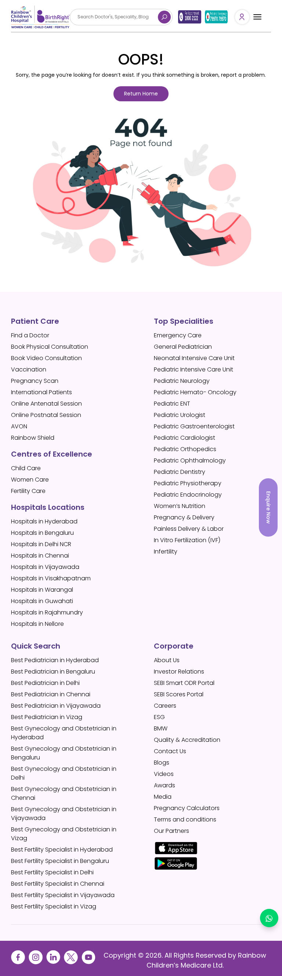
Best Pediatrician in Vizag (46, 717)
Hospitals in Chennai (40, 555)
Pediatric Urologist (179, 415)
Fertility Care (28, 491)
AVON (19, 426)
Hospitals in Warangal (42, 589)
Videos (164, 774)
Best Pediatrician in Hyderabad (55, 660)
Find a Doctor (30, 335)
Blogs (161, 762)
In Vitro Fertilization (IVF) (187, 540)
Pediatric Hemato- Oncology (195, 392)
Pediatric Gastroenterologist (194, 426)
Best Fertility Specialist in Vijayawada (63, 895)
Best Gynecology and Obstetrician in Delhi (63, 773)
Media (162, 796)
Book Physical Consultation (49, 346)
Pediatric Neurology (182, 381)
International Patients (41, 392)
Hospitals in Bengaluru (42, 533)
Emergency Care (178, 335)
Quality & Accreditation (187, 740)
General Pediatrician (183, 346)
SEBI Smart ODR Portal (184, 683)
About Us (167, 660)
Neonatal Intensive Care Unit (194, 358)
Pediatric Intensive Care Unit (193, 369)
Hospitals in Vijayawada (45, 567)
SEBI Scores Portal (178, 694)
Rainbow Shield (32, 437)
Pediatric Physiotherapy (187, 483)
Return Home (141, 93)
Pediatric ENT (172, 403)
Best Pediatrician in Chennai (50, 694)
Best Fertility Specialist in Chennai (57, 883)
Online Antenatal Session (46, 403)
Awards (164, 785)
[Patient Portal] (242, 17)
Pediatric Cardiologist (184, 437)
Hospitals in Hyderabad (44, 521)
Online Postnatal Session (46, 415)
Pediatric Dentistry (179, 472)
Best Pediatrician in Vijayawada (56, 705)
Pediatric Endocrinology (188, 494)
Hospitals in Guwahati (42, 601)
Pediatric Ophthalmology (190, 460)
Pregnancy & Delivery (184, 517)
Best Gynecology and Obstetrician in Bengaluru (63, 753)
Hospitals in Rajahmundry (47, 612)
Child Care (26, 468)
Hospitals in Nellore (37, 624)
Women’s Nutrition (179, 506)
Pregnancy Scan (34, 381)
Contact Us (170, 751)
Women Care (30, 479)
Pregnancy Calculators (187, 808)
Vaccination (28, 369)
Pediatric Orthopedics (185, 449)
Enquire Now (268, 507)
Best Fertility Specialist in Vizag (53, 906)
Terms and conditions (185, 819)
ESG (159, 717)
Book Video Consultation (46, 358)
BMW (160, 728)
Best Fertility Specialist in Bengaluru (60, 861)
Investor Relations (179, 671)
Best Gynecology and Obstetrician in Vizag (63, 833)
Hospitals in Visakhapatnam (51, 578)
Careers (165, 705)
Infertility (165, 551)
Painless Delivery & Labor (189, 529)
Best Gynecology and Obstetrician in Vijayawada (63, 813)
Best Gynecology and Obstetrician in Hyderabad (63, 732)
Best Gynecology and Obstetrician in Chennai (63, 793)
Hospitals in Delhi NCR (41, 544)
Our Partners (171, 831)
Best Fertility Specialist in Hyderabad (62, 849)
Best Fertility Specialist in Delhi (52, 872)
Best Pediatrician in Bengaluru (53, 671)
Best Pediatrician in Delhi (45, 683)
